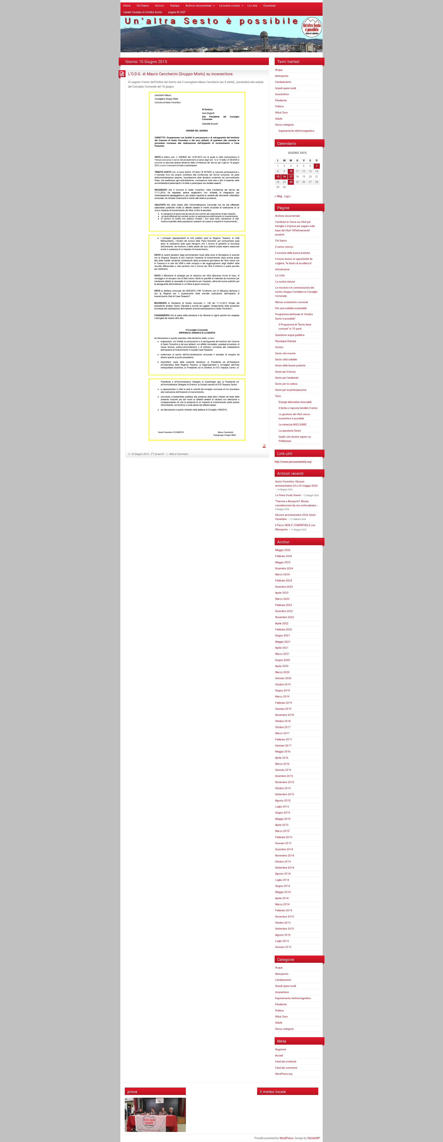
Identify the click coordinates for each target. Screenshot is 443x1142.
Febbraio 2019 (283, 702)
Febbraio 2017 (283, 739)
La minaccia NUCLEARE (292, 424)
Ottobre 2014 (283, 861)
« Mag (278, 196)
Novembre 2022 (284, 617)
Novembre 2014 (284, 855)
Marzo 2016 (282, 763)
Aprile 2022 (281, 623)
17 (291, 176)
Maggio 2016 (283, 751)
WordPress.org (283, 1073)
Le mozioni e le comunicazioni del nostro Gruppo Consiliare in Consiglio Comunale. (296, 292)
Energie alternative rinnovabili (295, 402)
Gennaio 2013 (283, 947)
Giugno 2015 (282, 812)
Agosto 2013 (283, 935)
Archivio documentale (198, 5)
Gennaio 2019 (283, 708)
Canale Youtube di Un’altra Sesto (142, 12)
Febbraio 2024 (283, 580)
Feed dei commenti (286, 1067)
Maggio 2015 (283, 818)
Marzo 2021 (282, 653)
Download (269, 5)
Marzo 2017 (282, 733)
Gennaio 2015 (283, 843)
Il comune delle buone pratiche (292, 252)
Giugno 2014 (282, 886)
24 (291, 182)
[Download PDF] (264, 445)
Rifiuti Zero (281, 112)
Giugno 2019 (282, 690)
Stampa (174, 5)
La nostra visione (229, 5)
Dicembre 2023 (284, 586)
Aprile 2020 (281, 666)
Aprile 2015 (281, 824)
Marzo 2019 (282, 696)
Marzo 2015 (282, 831)
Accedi (279, 1055)
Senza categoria (284, 124)
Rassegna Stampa (285, 341)
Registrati (280, 1049)
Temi (278, 396)
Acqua (278, 69)
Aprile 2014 (281, 898)
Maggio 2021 (283, 641)
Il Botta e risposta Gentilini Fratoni (298, 408)
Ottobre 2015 (283, 788)
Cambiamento (283, 82)
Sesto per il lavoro (285, 371)
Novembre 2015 (284, 782)
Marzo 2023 (282, 598)
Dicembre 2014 (284, 849)
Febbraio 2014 (283, 910)
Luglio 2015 (282, 806)
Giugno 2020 (282, 660)
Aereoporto (281, 75)
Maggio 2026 (283, 550)
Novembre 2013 (284, 916)
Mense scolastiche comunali (291, 302)
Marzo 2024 (282, 574)
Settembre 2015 (284, 794)
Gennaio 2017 (283, 745)
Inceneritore (282, 94)
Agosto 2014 (283, 873)
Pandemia (281, 100)
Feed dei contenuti (285, 1061)
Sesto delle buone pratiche (290, 365)
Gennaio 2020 (283, 678)
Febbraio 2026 (283, 556)
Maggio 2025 (283, 562)
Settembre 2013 (284, 928)
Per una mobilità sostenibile (291, 308)
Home (126, 5)
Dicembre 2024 (284, 568)
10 (291, 171)
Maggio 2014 (283, 892)
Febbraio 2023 (283, 605)
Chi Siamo (143, 5)
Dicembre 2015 (284, 776)
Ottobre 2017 (283, 727)
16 (284, 176)
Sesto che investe (285, 353)
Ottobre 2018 (283, 721)
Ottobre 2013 (283, 922)
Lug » (287, 196)
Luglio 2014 (282, 879)
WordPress (286, 1138)
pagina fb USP (177, 12)
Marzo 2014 (282, 904)
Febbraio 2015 (283, 837)
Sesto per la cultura (286, 383)
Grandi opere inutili (285, 88)
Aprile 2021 (281, 647)
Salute (278, 118)
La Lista (252, 5)
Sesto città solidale (286, 359)
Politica (279, 106)
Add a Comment (178, 454)
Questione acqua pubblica (289, 335)
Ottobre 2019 (283, 684)
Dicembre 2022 (284, 611)
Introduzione (282, 269)
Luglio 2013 (282, 941)
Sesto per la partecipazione (290, 389)
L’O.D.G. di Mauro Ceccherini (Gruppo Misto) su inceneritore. (181, 74)
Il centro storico (284, 246)
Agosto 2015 (283, 800)
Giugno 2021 (282, 635)
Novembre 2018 (284, 714)
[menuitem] (126, 5)
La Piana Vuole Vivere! (288, 495)
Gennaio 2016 (283, 769)
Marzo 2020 (282, 672)
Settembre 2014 (284, 867)
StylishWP (314, 1138)
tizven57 (159, 454)
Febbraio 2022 (283, 629)
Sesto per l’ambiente (287, 377)
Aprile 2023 (281, 592)
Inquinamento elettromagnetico (296, 130)
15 (278, 176)
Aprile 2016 (281, 757)
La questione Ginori (290, 430)
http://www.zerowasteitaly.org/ (293, 461)
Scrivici (159, 5)
